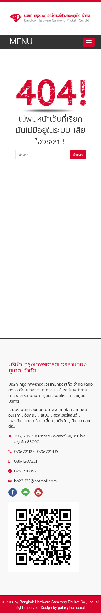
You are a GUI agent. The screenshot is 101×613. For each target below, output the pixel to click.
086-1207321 (25, 461)
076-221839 (47, 452)
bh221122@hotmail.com (35, 481)
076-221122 (24, 452)
